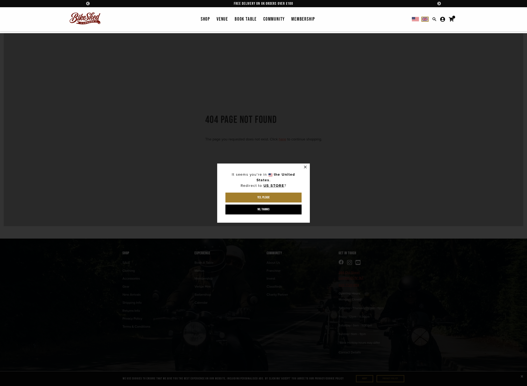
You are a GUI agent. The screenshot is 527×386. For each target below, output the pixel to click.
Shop (205, 19)
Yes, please (263, 197)
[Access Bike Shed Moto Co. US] (415, 19)
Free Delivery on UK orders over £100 (263, 3)
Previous (88, 4)
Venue (222, 19)
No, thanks (263, 209)
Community (274, 19)
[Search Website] (434, 19)
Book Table (246, 19)
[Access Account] (442, 19)
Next (439, 4)
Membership (303, 19)
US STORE (274, 185)
